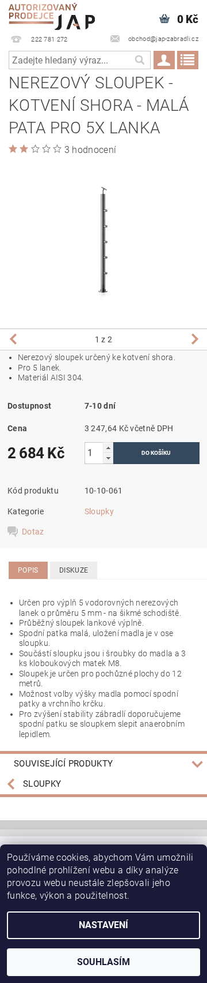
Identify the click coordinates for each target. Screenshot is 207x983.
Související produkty (63, 763)
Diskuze (73, 570)
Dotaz (33, 531)
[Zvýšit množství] (108, 447)
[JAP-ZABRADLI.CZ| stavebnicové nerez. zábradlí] (52, 15)
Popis (28, 570)
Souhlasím (103, 961)
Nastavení (103, 925)
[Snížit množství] (108, 458)
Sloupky (99, 511)
